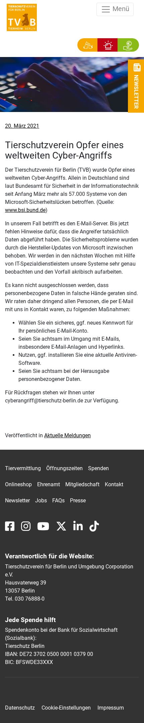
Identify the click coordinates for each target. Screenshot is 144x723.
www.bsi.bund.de (25, 210)
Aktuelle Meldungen (67, 435)
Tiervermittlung (23, 468)
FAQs (58, 500)
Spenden (98, 468)
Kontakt (114, 484)
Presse (78, 500)
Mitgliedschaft (82, 484)
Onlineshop (18, 484)
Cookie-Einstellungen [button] (66, 708)
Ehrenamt (48, 484)
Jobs (41, 500)
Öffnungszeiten (64, 468)
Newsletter (17, 500)
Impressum (110, 708)
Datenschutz (20, 708)
